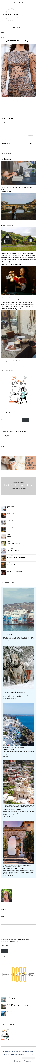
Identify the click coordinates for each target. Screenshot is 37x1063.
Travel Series (30, 633)
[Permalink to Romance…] (3, 536)
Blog (15, 2)
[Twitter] (3, 446)
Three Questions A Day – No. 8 (11, 264)
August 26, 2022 (6, 756)
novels (16, 633)
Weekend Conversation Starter (14, 507)
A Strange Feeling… (8, 225)
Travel (18, 747)
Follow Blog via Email (8, 935)
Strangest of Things (8, 749)
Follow (25, 420)
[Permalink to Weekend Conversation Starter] (3, 508)
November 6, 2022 (10, 513)
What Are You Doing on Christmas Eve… (14, 692)
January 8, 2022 (10, 555)
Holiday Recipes (11, 564)
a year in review (6, 691)
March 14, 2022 (10, 527)
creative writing (21, 805)
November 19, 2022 (10, 506)
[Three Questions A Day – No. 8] (18, 296)
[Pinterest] (7, 446)
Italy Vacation (9, 806)
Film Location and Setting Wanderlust (13, 868)
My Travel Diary (15, 806)
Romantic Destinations (22, 633)
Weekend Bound (11, 522)
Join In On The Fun (7, 412)
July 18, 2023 (9, 1011)
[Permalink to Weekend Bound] (3, 522)
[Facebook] (1, 446)
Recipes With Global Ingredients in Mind (17, 557)
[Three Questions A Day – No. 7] (18, 359)
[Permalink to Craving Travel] (3, 1013)
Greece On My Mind (8, 634)
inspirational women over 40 (23, 865)
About (21, 2)
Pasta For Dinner (11, 529)
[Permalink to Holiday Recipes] (3, 565)
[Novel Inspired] (18, 221)
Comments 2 (12, 756)
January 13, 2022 (10, 548)
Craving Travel (10, 1013)
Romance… (10, 536)
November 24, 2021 (10, 570)
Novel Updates (6, 159)
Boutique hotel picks (7, 805)
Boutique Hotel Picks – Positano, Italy (13, 809)
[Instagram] (5, 446)
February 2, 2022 (10, 541)
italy (5, 806)
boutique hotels (14, 805)
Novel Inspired (6, 192)
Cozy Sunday (10, 515)
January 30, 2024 (10, 1004)
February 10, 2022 (10, 534)
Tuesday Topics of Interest (13, 543)
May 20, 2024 (5, 641)
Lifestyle (15, 691)
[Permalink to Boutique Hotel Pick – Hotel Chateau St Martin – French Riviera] (3, 1006)
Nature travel (12, 633)
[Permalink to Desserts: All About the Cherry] (3, 572)
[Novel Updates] (18, 185)
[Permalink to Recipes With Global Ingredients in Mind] (3, 558)
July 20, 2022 (5, 875)
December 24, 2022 (6, 698)
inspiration (5, 747)
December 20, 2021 (10, 562)
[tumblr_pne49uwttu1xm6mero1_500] (18, 97)
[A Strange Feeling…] (18, 251)
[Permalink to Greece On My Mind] (3, 999)
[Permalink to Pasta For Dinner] (3, 529)
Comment (30, 135)
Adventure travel (6, 633)
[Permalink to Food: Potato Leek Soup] (3, 551)
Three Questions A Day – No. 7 (11, 309)
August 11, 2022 (6, 816)
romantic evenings (30, 691)
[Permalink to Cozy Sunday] (3, 515)
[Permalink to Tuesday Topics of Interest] (3, 543)
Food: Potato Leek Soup (13, 550)
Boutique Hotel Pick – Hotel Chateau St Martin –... (19, 1006)
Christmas (11, 691)
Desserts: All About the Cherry (14, 571)
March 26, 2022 (10, 520)
